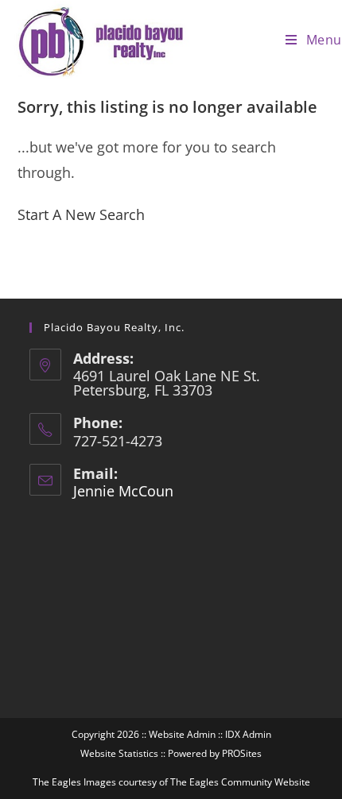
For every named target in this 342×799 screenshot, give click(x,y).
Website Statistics (119, 753)
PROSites (242, 753)
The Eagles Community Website (240, 782)
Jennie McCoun (123, 490)
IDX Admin (248, 734)
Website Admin (182, 734)
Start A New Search (81, 214)
